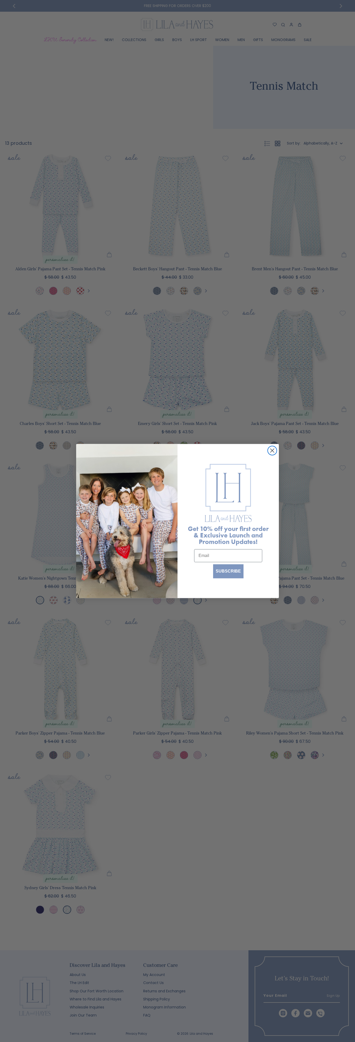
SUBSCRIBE (228, 571)
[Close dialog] (272, 450)
